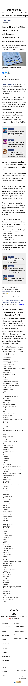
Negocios (4, 652)
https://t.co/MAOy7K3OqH (8, 300)
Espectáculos (5, 660)
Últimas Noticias (6, 13)
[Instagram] (17, 610)
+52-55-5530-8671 (19, 631)
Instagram (4, 680)
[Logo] (14, 9)
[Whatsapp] (9, 72)
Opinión (4, 639)
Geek (3, 665)
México (14, 13)
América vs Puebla (7, 16)
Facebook (4, 671)
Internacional (20, 13)
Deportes (4, 648)
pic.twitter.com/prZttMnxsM (12, 302)
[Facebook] (3, 72)
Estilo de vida (5, 644)
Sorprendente (6, 656)
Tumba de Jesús (19, 16)
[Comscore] (14, 618)
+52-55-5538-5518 (19, 627)
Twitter (3, 675)
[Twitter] (6, 72)
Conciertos (5, 22)
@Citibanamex (6, 291)
